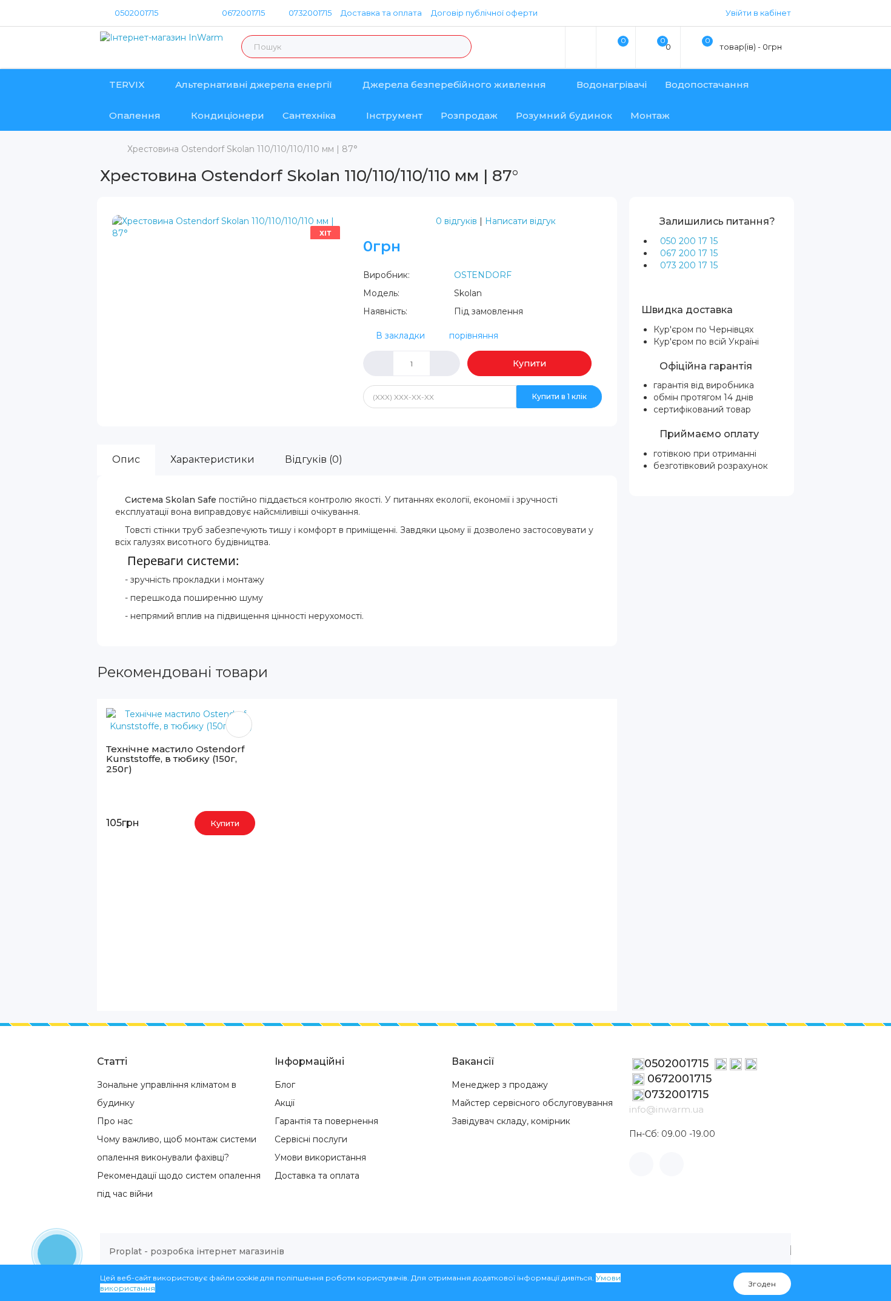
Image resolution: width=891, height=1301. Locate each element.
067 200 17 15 (689, 253)
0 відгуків (456, 221)
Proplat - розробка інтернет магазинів (196, 1251)
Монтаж (650, 115)
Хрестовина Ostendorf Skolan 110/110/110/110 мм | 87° (242, 149)
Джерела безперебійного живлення (454, 84)
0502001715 (136, 13)
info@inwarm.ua (666, 1109)
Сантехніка (309, 115)
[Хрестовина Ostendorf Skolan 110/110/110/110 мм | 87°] (231, 226)
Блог (285, 1084)
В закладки (400, 335)
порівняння (473, 335)
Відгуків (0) (313, 459)
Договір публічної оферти (484, 13)
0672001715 (242, 13)
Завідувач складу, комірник (511, 1121)
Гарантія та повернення (326, 1121)
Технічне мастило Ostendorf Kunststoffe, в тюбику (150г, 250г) (175, 759)
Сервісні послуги (311, 1139)
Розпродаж (469, 115)
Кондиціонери (227, 115)
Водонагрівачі (611, 84)
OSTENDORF (483, 275)
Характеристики (212, 459)
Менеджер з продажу (500, 1084)
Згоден (762, 1283)
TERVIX (127, 84)
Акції (285, 1102)
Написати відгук (520, 221)
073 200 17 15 (689, 265)
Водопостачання (707, 84)
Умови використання (320, 1157)
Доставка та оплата (381, 13)
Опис (126, 459)
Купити (529, 363)
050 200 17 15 (689, 241)
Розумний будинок (564, 115)
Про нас (115, 1121)
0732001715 (309, 13)
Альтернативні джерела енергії (253, 84)
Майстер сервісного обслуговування (532, 1102)
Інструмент (394, 115)
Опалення (135, 115)
